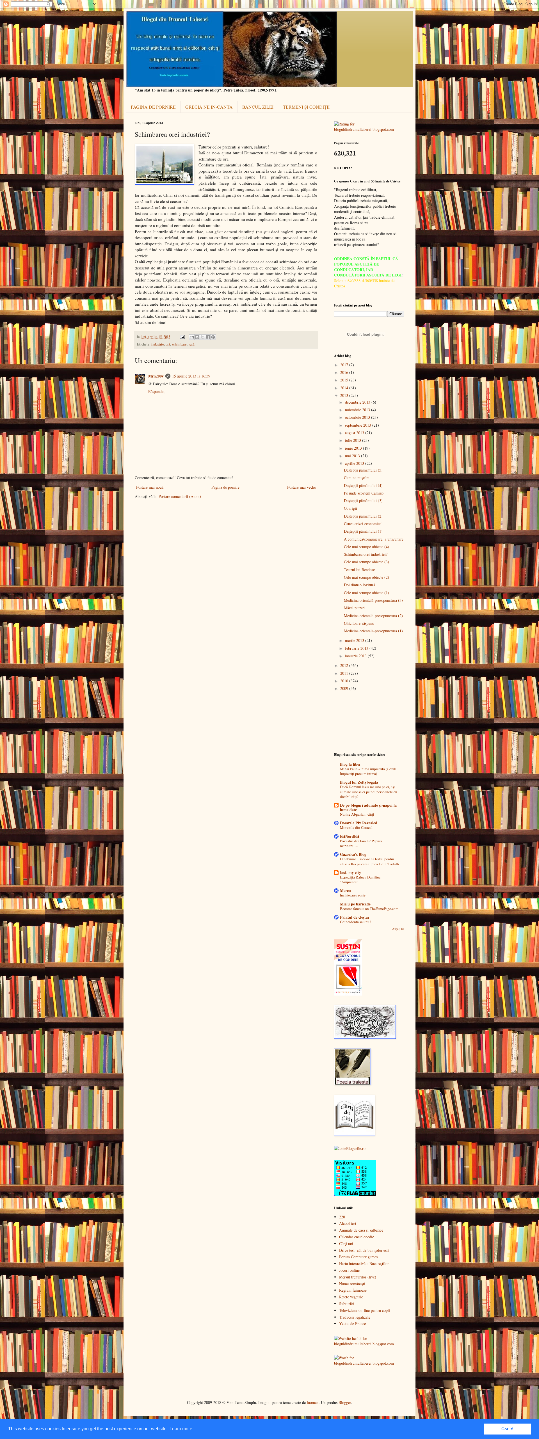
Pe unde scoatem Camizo (363, 493)
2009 (344, 688)
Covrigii (350, 508)
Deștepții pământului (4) (363, 485)
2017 (344, 364)
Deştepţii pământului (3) (363, 500)
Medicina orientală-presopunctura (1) (373, 630)
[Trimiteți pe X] (202, 337)
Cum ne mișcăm (356, 477)
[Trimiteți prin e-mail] (192, 337)
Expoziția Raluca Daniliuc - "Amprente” (361, 879)
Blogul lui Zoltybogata (359, 782)
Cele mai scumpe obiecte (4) (366, 546)
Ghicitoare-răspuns (359, 623)
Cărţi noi (346, 1243)
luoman (313, 1402)
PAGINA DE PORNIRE (153, 107)
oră (168, 344)
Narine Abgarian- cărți (357, 814)
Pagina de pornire (225, 487)
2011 (344, 673)
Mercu (345, 890)
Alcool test (347, 1223)
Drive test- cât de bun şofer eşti (364, 1250)
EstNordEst (349, 836)
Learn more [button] (181, 1428)
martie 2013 (355, 640)
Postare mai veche (301, 487)
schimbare (179, 344)
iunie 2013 (354, 448)
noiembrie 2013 (358, 409)
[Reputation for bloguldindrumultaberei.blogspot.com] (369, 129)
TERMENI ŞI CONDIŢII (306, 107)
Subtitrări (346, 1303)
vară (191, 344)
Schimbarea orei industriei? (365, 554)
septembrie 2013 (358, 425)
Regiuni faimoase (353, 1290)
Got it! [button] (507, 1429)
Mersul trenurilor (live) (357, 1277)
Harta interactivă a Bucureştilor (364, 1263)
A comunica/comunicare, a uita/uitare (373, 539)
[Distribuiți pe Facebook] (208, 337)
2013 (344, 395)
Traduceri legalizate (354, 1317)
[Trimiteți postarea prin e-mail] (182, 336)
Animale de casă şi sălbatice (361, 1230)
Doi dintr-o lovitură (359, 584)
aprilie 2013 (355, 463)
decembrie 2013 (358, 402)
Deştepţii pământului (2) (363, 516)
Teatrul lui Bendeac (359, 569)
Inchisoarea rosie (353, 895)
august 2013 (355, 432)
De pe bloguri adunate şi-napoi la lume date (368, 807)
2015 (344, 380)
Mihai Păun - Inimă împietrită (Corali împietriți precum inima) (368, 771)
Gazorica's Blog (353, 854)
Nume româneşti (352, 1283)
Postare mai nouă (149, 487)
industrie (157, 344)
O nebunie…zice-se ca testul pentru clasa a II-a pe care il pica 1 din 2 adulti (369, 861)
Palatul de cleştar (354, 917)
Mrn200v (156, 376)
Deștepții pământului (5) (363, 470)
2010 (344, 680)
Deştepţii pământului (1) (363, 531)
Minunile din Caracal (356, 827)
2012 (344, 665)
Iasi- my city (350, 872)
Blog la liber (350, 764)
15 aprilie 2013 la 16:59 (191, 376)
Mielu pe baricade (355, 904)
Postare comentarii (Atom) (180, 496)
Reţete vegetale (351, 1297)
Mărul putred (354, 607)
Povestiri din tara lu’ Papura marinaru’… (361, 843)
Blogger (345, 1402)
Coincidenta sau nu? (355, 921)
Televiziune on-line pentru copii (364, 1310)
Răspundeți (157, 391)
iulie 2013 (353, 440)
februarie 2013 (357, 648)
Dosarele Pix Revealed (358, 823)
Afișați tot (398, 929)
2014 (344, 387)
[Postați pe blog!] (197, 337)
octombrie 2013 (358, 417)
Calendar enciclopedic (356, 1236)
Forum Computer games (358, 1256)
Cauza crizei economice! (363, 523)
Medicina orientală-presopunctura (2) (373, 615)
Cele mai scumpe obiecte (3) (366, 561)
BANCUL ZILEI (257, 107)
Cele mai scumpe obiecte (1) (366, 592)
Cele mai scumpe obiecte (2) (366, 577)
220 (342, 1217)
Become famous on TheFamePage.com (369, 908)
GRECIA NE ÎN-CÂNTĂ (209, 107)
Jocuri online (349, 1270)
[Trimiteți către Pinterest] (213, 337)
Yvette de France (352, 1323)
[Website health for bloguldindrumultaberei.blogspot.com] (369, 1343)
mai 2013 (353, 455)
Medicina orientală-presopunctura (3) (373, 600)
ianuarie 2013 (356, 655)
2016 (344, 372)
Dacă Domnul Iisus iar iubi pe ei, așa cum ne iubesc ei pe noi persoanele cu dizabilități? (368, 791)
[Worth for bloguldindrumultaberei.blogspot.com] (369, 1363)
